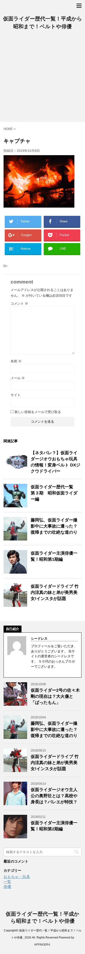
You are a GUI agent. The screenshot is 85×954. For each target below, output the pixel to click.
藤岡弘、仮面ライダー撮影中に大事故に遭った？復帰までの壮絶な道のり (54, 526)
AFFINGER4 (42, 944)
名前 (16, 361)
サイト (16, 395)
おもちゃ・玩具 (17, 877)
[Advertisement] (42, 77)
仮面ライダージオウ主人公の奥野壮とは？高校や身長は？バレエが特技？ (54, 795)
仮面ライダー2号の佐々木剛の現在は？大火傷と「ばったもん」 (55, 696)
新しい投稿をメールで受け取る (38, 412)
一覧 (7, 882)
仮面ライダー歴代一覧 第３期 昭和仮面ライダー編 (54, 493)
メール (18, 378)
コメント (19, 303)
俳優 (7, 887)
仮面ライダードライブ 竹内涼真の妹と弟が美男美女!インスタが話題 (55, 592)
